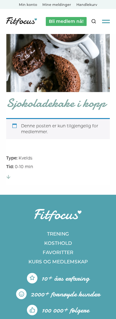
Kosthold (58, 243)
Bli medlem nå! (66, 21)
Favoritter (58, 252)
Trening (58, 234)
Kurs (58, 262)
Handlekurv (86, 4)
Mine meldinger (56, 4)
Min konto (28, 4)
